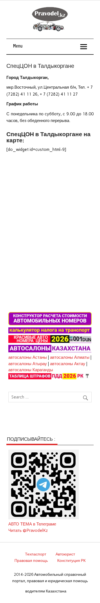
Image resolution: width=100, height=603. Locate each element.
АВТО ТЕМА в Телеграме (32, 524)
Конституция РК (71, 560)
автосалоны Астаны (27, 357)
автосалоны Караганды (30, 369)
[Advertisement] (50, 210)
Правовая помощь (31, 560)
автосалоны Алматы (69, 357)
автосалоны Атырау (27, 363)
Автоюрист (65, 554)
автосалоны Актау (67, 363)
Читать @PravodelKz (28, 530)
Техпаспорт (35, 554)
